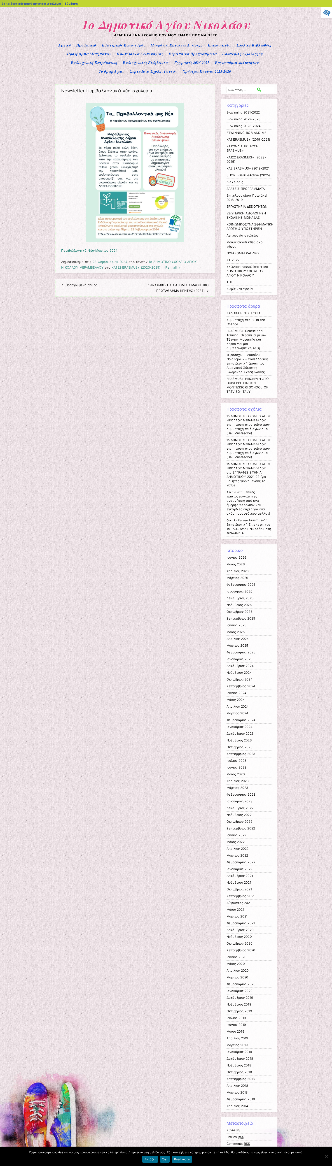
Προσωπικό (86, 45)
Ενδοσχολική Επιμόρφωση (94, 62)
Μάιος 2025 (236, 632)
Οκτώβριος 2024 (240, 679)
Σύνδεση (71, 3)
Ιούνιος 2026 (237, 557)
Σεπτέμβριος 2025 (241, 618)
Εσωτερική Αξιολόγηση (242, 53)
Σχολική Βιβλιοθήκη (253, 45)
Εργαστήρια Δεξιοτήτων (237, 62)
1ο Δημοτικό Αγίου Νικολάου (166, 24)
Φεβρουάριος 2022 (241, 862)
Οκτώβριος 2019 (239, 1011)
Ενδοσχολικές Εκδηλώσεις (145, 62)
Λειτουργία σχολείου (243, 235)
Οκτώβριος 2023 (240, 747)
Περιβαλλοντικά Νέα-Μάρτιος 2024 (89, 250)
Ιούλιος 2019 (236, 1018)
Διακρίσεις (235, 182)
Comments (238, 1143)
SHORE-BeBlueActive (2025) (248, 175)
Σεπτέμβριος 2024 (241, 686)
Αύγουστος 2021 (239, 903)
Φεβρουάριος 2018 (241, 1099)
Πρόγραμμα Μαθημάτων (89, 53)
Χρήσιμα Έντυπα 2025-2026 (207, 71)
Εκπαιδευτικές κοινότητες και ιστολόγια (31, 3)
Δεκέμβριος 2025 (240, 598)
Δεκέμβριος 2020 (240, 930)
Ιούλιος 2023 (237, 760)
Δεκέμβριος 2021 (240, 876)
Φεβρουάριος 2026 (241, 584)
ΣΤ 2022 (233, 260)
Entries (235, 1137)
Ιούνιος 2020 (237, 957)
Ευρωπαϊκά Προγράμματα (193, 53)
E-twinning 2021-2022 (243, 112)
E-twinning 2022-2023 (244, 119)
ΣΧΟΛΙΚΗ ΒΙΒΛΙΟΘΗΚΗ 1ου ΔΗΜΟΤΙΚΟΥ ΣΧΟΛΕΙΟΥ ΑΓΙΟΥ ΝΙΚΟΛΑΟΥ (247, 271)
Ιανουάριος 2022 (240, 869)
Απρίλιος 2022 (238, 848)
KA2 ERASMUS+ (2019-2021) (249, 168)
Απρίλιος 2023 (238, 781)
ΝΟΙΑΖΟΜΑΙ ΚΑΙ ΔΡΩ (243, 253)
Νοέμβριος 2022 (239, 815)
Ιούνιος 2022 (236, 835)
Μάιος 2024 (236, 699)
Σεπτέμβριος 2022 (241, 828)
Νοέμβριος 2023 (239, 740)
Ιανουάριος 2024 (240, 727)
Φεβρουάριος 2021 (241, 923)
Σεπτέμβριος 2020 (241, 950)
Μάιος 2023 (236, 774)
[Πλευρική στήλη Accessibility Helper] (326, 12)
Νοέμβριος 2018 (239, 1065)
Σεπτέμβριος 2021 (241, 896)
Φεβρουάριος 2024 (241, 720)
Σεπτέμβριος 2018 (241, 1079)
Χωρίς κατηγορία (240, 289)
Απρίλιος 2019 (237, 1038)
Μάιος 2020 (236, 964)
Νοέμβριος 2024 (239, 672)
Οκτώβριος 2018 (239, 1072)
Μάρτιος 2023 (237, 788)
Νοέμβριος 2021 (239, 882)
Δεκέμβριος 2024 (240, 666)
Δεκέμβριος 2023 (240, 733)
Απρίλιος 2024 (238, 706)
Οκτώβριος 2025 (239, 611)
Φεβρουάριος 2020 (241, 984)
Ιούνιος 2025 (236, 625)
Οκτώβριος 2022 (239, 821)
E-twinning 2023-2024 (244, 126)
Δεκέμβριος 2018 (240, 1058)
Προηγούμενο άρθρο (79, 285)
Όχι (164, 1159)
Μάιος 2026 (236, 564)
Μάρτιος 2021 (237, 916)
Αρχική (64, 45)
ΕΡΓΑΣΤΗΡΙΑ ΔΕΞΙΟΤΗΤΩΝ (247, 206)
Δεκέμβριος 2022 (240, 808)
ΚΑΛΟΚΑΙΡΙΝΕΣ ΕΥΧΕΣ (244, 313)
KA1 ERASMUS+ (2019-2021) (248, 139)
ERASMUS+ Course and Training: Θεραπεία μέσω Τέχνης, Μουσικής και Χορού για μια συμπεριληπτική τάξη (246, 339)
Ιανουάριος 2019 (239, 1052)
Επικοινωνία (219, 45)
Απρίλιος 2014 (237, 1106)
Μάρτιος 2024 (237, 713)
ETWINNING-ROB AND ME (247, 133)
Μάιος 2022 (236, 842)
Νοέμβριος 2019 (239, 1004)
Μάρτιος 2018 (237, 1092)
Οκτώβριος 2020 (240, 943)
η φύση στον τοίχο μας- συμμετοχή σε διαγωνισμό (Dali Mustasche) (248, 429)
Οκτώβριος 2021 (239, 889)
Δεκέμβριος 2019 (240, 997)
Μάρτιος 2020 (237, 977)
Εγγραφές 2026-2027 (191, 62)
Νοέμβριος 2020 (239, 936)
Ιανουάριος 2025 (240, 659)
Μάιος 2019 (235, 1031)
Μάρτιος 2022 (237, 855)
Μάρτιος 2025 (237, 645)
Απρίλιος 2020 (238, 970)
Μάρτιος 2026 (237, 578)
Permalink (172, 267)
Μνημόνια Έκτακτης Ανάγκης (176, 45)
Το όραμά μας (111, 71)
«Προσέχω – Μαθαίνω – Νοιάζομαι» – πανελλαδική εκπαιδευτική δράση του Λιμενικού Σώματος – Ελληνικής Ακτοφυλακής (247, 363)
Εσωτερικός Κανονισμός (123, 45)
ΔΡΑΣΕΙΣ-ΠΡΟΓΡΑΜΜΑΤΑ (246, 188)
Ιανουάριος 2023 (240, 801)
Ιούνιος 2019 (236, 1025)
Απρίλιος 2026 (238, 571)
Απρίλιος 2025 (238, 639)
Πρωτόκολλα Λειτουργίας (140, 53)
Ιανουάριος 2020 (240, 991)
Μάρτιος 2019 (237, 1045)
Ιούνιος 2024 (237, 693)
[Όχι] (326, 1156)
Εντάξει (150, 1159)
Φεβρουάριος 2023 (241, 794)
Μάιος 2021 (235, 909)
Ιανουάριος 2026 (240, 591)
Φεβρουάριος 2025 (241, 652)
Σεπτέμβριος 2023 (241, 754)
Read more (182, 1159)
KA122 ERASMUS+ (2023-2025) (136, 267)
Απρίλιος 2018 (237, 1085)
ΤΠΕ (230, 282)
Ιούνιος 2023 (237, 767)
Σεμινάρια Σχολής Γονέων (153, 71)
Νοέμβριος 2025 (239, 605)
